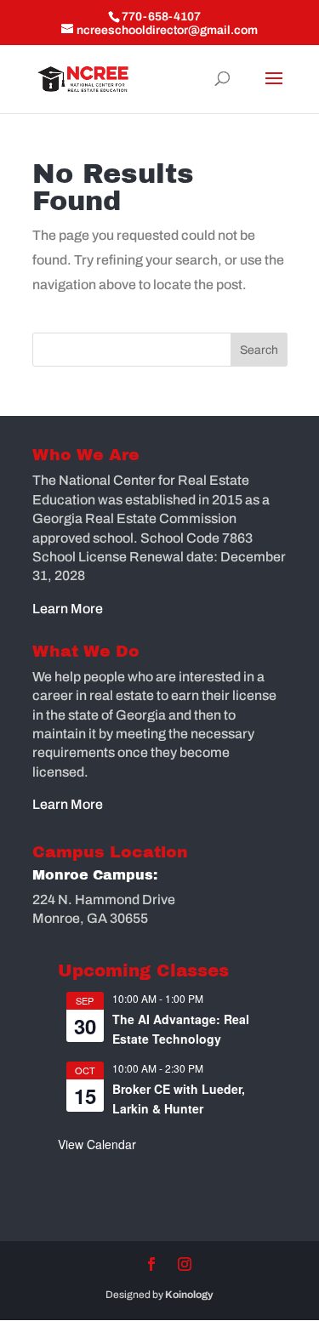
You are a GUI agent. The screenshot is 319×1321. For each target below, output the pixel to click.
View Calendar (97, 1144)
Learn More (67, 608)
